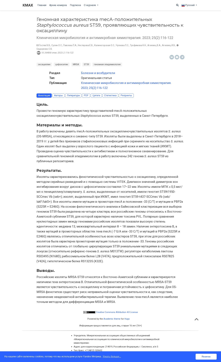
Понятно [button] (206, 356)
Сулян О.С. (56, 45)
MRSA (76, 64)
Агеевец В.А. (154, 45)
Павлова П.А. (70, 45)
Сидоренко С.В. (44, 49)
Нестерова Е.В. (85, 45)
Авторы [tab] (58, 95)
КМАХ (28, 5)
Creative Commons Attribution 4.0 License (116, 312)
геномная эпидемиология (107, 64)
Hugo (127, 318)
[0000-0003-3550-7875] (177, 45)
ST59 (86, 64)
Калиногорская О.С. (104, 45)
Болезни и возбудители (98, 73)
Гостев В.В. (45, 45)
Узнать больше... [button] (112, 356)
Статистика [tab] (110, 95)
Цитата (96, 95)
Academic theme (111, 318)
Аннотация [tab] (44, 95)
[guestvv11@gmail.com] (38, 45)
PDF (86, 95)
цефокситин (61, 64)
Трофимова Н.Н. (138, 45)
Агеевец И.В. (168, 45)
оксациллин (44, 64)
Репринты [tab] (126, 95)
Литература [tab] (73, 95)
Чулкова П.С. (122, 45)
